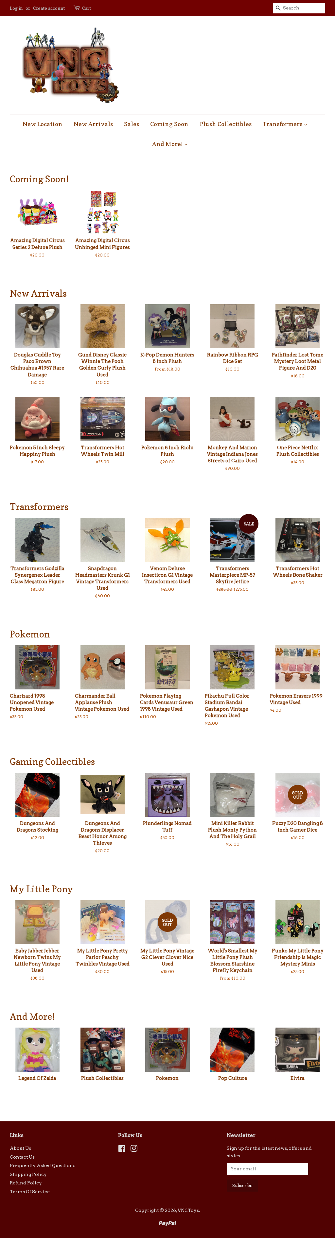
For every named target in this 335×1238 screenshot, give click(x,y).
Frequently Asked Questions (42, 1165)
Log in (16, 8)
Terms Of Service (30, 1191)
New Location (42, 124)
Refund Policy (26, 1182)
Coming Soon (169, 124)
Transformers (283, 124)
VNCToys (188, 1210)
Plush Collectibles (226, 124)
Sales (131, 124)
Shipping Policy (28, 1174)
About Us (20, 1148)
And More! (168, 143)
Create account (49, 8)
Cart (86, 8)
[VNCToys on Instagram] (133, 1149)
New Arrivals (93, 124)
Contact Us (22, 1157)
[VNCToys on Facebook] (122, 1149)
